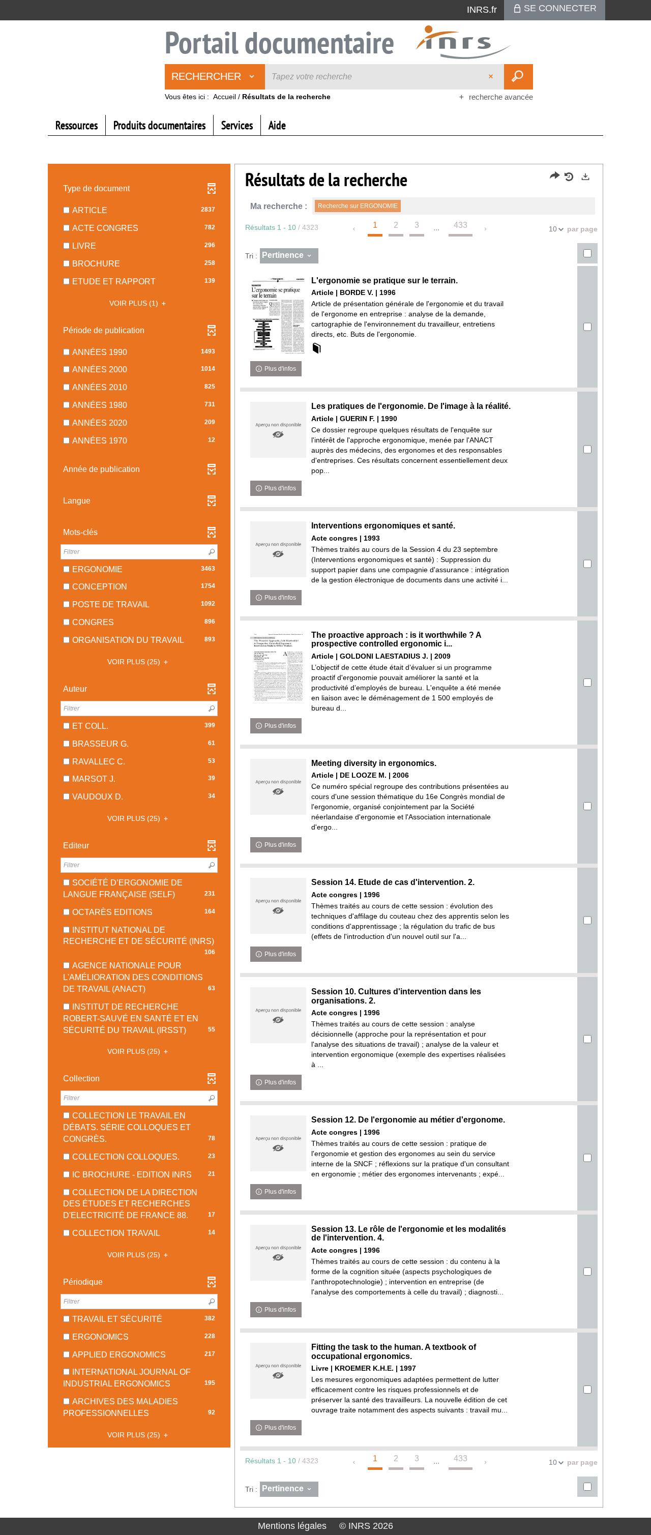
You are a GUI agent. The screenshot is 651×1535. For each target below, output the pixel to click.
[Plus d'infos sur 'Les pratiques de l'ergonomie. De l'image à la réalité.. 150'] (278, 430)
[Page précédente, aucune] (354, 229)
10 (553, 229)
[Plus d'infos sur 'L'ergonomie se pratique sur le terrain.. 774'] (278, 316)
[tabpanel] (325, 837)
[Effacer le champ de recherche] (492, 77)
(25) (134, 662)
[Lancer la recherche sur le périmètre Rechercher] (518, 77)
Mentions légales (292, 1526)
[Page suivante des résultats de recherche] (486, 229)
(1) (134, 303)
